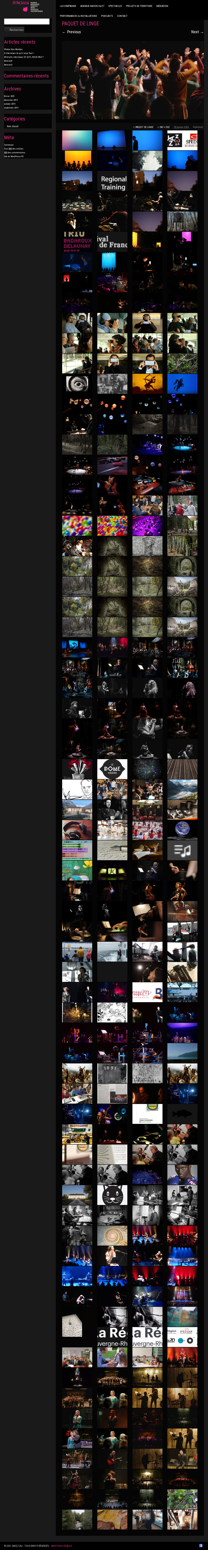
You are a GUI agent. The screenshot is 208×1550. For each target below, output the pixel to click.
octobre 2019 (9, 104)
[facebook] (201, 1545)
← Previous (71, 31)
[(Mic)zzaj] (28, 7)
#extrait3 (8, 64)
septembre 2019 (11, 107)
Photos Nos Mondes (13, 49)
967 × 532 (165, 127)
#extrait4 (8, 61)
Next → (197, 31)
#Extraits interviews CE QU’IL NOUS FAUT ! (24, 57)
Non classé (12, 126)
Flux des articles (13, 148)
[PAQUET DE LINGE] (133, 80)
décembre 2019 (10, 100)
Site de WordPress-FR (13, 156)
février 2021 (9, 96)
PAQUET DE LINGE (144, 127)
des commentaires (14, 152)
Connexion (9, 145)
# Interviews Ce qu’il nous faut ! (19, 53)
